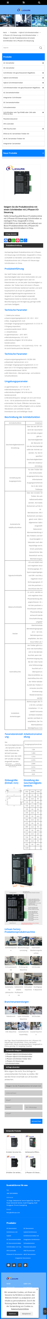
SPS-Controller (8, 124)
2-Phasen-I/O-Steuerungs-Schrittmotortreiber (19, 35)
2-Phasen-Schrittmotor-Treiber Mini (18, 1059)
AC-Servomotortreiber (11, 93)
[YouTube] (14, 1265)
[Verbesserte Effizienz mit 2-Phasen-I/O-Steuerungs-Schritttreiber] (33, 1142)
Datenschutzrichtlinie (20, 1309)
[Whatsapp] (25, 1265)
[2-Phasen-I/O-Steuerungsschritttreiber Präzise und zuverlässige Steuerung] (33, 1162)
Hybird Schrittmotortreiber (29, 32)
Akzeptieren (26, 1314)
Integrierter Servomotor (12, 144)
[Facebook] (8, 1265)
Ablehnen (12, 1314)
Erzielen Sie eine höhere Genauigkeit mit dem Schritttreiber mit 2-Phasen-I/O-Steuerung (14, 1152)
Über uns (27, 1284)
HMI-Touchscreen (9, 129)
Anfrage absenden (11, 234)
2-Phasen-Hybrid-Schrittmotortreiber (18, 1054)
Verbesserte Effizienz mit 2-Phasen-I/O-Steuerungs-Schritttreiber (33, 1152)
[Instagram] (20, 1265)
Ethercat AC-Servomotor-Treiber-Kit (16, 134)
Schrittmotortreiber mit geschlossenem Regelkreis (21, 88)
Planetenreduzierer (10, 119)
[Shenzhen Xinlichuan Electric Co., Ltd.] (23, 9)
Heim (8, 1284)
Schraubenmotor (9, 107)
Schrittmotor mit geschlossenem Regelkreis (19, 73)
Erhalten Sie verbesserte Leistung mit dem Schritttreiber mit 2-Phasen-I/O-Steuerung (14, 1172)
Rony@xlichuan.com (13, 1213)
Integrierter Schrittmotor (12, 97)
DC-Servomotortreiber (11, 102)
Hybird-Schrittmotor (10, 78)
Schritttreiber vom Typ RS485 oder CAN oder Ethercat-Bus (19, 113)
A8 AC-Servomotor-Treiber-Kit (14, 139)
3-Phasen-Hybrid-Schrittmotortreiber (18, 1056)
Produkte (13, 32)
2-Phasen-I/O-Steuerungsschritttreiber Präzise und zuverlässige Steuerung (33, 1172)
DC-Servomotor (8, 68)
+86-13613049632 (12, 1193)
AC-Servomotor (8, 63)
